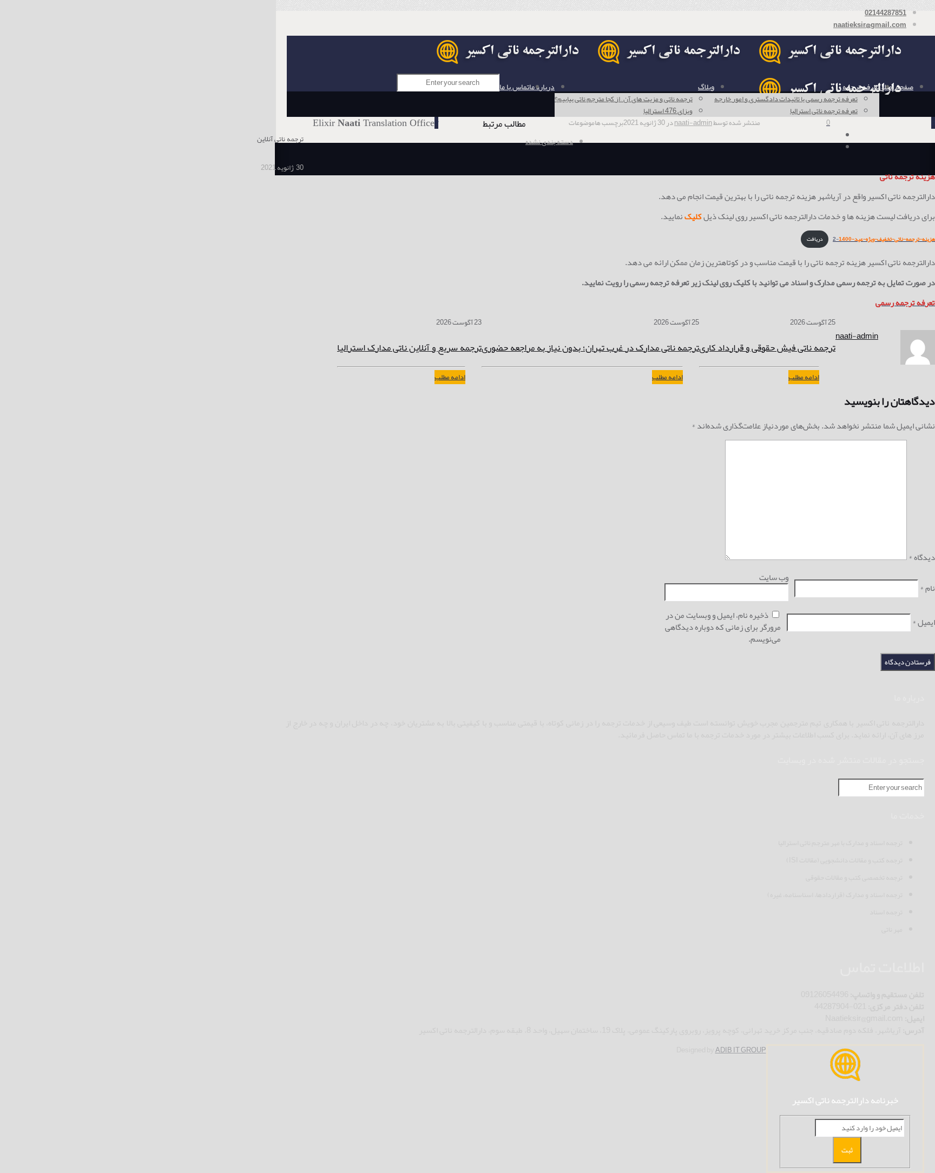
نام (927, 588)
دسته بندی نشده (549, 142)
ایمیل (923, 622)
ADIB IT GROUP (740, 1050)
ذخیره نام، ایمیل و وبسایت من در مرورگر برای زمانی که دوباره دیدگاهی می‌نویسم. (723, 627)
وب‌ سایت (773, 577)
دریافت (815, 239)
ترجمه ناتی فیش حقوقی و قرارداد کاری (767, 347)
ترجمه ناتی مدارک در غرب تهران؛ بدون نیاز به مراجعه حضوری (590, 347)
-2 (884, 239)
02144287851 (885, 13)
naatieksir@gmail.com (869, 25)
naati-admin (693, 123)
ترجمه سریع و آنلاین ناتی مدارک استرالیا (409, 347)
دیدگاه (921, 557)
